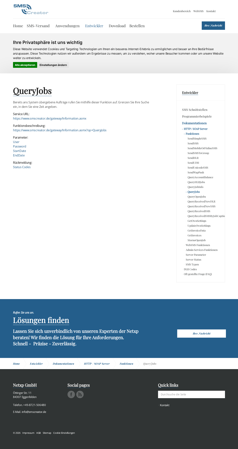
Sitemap (47, 432)
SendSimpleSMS (197, 138)
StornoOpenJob (197, 240)
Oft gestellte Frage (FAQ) (198, 274)
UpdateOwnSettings (199, 225)
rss (80, 394)
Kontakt (211, 11)
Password (19, 146)
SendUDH (193, 162)
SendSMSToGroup (198, 153)
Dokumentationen (194, 123)
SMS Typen (192, 264)
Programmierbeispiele (197, 116)
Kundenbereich (182, 11)
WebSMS (198, 11)
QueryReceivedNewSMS (202, 206)
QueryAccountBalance (200, 177)
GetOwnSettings (197, 221)
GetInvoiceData (197, 230)
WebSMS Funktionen (198, 245)
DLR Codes (190, 269)
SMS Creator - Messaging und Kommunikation (31, 9)
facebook (71, 394)
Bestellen (137, 25)
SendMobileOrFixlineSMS (202, 148)
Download (117, 25)
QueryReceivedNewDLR (201, 201)
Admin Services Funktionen (202, 250)
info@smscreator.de (34, 412)
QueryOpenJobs (197, 196)
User (16, 142)
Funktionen (192, 133)
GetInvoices (194, 235)
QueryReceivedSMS (199, 211)
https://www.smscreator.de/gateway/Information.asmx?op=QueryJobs (60, 130)
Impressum (28, 432)
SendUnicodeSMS (198, 167)
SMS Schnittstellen (195, 110)
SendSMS (193, 143)
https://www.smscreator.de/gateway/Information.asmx (49, 118)
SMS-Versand (38, 25)
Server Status (193, 259)
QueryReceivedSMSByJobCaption (203, 216)
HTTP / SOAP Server (196, 129)
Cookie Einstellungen (64, 432)
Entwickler (94, 25)
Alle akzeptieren (25, 64)
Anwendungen (67, 25)
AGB (38, 432)
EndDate (19, 155)
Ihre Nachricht (213, 25)
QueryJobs (194, 191)
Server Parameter (196, 254)
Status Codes (21, 167)
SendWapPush (196, 172)
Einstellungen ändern (53, 64)
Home (18, 25)
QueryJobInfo (195, 187)
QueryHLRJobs (196, 182)
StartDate (19, 151)
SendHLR (193, 158)
